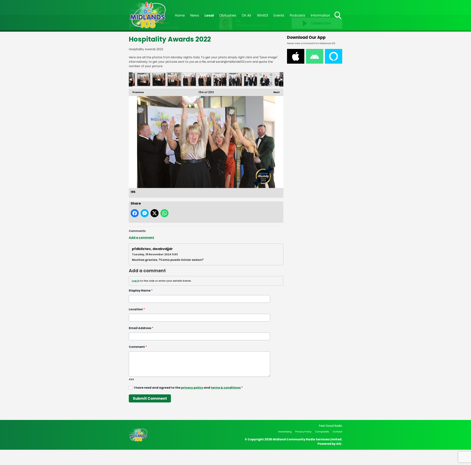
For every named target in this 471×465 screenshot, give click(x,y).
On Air (247, 15)
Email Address (141, 328)
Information (320, 15)
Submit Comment (150, 398)
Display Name (141, 290)
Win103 (262, 15)
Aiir (338, 444)
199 (220, 79)
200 (235, 79)
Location (137, 309)
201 (250, 79)
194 (159, 79)
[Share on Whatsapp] (164, 213)
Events (279, 15)
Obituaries (227, 15)
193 (143, 79)
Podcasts (297, 15)
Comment (138, 347)
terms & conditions (226, 388)
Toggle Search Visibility (338, 19)
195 (174, 79)
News (194, 15)
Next (275, 92)
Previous (136, 92)
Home (180, 15)
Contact (337, 431)
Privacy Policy (303, 431)
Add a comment (141, 237)
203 (265, 79)
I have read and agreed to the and (188, 388)
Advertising (285, 431)
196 (189, 79)
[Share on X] (154, 213)
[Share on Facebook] (135, 213)
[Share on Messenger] (145, 213)
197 (204, 79)
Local (209, 15)
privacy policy (192, 388)
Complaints (322, 431)
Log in (135, 281)
